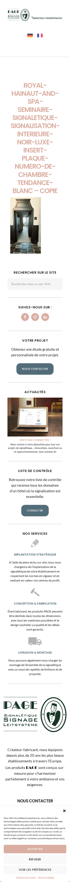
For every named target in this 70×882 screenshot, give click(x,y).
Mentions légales (46, 877)
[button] (64, 811)
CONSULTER (35, 510)
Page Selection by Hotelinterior (35, 15)
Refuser (35, 859)
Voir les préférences (35, 870)
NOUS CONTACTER (35, 369)
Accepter (35, 849)
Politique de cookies (26, 877)
